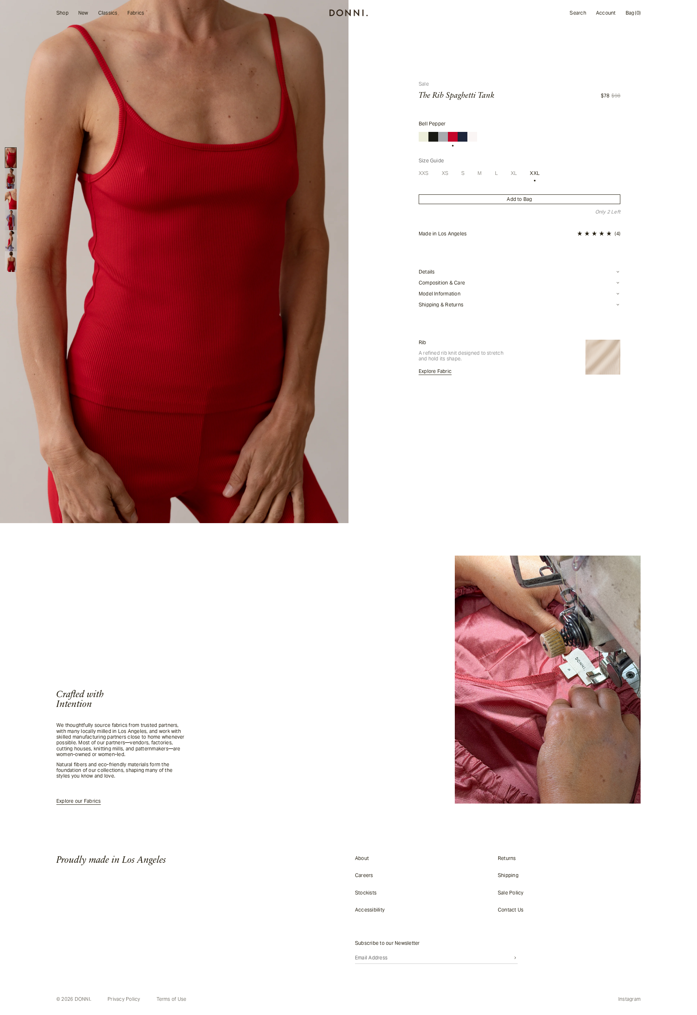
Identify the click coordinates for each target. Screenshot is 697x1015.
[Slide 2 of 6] (11, 178)
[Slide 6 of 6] (11, 261)
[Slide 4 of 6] (11, 219)
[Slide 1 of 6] (11, 157)
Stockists (365, 892)
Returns (507, 858)
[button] (598, 234)
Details (427, 271)
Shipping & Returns (441, 304)
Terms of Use (172, 999)
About (362, 858)
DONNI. (83, 999)
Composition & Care (442, 282)
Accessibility (370, 910)
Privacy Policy (124, 999)
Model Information (439, 293)
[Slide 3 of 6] (11, 199)
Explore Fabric (435, 371)
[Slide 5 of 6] (11, 240)
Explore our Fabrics (78, 801)
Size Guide (431, 161)
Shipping (508, 875)
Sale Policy (511, 892)
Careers (364, 875)
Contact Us (510, 910)
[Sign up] (515, 957)
